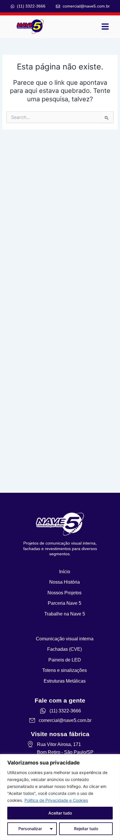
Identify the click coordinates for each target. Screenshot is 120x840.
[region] (60, 797)
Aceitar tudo (60, 812)
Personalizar (30, 828)
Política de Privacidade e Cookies (56, 800)
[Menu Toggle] (105, 26)
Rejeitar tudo (86, 828)
